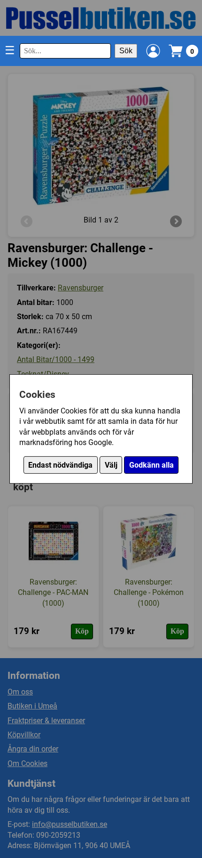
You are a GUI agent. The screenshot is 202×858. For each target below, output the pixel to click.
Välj (111, 465)
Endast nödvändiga (60, 465)
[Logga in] (153, 50)
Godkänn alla (151, 465)
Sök (125, 51)
